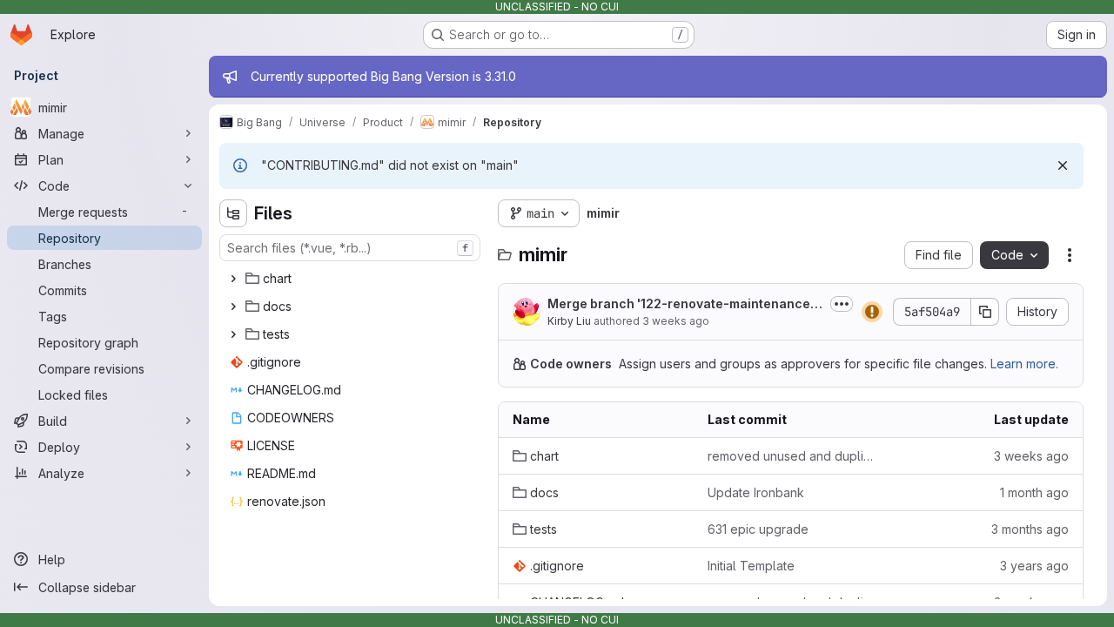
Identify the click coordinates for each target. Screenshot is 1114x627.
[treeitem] (351, 279)
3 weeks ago (675, 320)
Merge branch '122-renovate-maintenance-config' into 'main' (681, 304)
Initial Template (751, 565)
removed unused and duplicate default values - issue (791, 455)
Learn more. (1024, 363)
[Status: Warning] (872, 311)
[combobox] (349, 247)
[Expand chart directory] (233, 278)
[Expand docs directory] (233, 306)
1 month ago (1034, 492)
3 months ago (1030, 529)
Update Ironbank (756, 492)
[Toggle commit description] (841, 304)
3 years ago (1034, 565)
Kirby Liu (569, 320)
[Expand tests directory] (233, 334)
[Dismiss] (1062, 165)
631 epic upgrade (758, 529)
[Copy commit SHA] (985, 312)
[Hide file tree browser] (233, 213)
